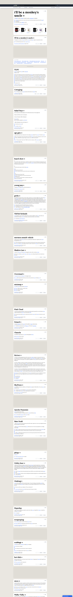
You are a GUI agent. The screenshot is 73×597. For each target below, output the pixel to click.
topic (20, 276)
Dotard (15, 327)
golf (24, 466)
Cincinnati (42, 429)
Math (40, 76)
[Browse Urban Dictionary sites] (15, 5)
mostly (19, 286)
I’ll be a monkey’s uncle (17, 43)
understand (16, 276)
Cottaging (15, 93)
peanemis (22, 414)
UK (44, 197)
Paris (26, 389)
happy (23, 314)
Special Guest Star (22, 43)
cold (23, 120)
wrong (29, 39)
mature (38, 134)
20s (30, 187)
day (30, 465)
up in (21, 124)
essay (31, 74)
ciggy (26, 587)
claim (23, 39)
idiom (17, 18)
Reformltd (19, 256)
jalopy (15, 458)
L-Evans (17, 84)
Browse (20, 7)
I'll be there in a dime (20, 63)
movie (26, 414)
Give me (16, 414)
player (18, 423)
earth (42, 20)
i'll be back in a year (36, 62)
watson (17, 458)
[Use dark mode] (59, 5)
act (15, 91)
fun (18, 370)
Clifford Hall (18, 563)
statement (23, 276)
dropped (25, 201)
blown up (27, 325)
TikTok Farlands (16, 220)
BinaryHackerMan (20, 180)
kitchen (40, 587)
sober (44, 311)
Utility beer (15, 476)
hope (16, 489)
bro (24, 218)
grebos (28, 207)
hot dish (15, 563)
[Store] (57, 5)
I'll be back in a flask (30, 62)
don (22, 390)
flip (31, 334)
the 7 (39, 277)
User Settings (58, 7)
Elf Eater (18, 279)
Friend (16, 288)
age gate (15, 141)
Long (21, 71)
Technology (25, 7)
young (20, 189)
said (20, 126)
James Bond (19, 456)
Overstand (15, 279)
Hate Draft (15, 435)
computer (32, 162)
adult (22, 187)
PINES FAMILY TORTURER (21, 220)
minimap (15, 292)
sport (27, 426)
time (27, 162)
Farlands (22, 218)
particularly (22, 544)
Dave (19, 471)
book (19, 389)
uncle (29, 41)
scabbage (15, 552)
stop (21, 523)
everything (25, 286)
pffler (18, 435)
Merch (45, 24)
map (15, 286)
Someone (16, 523)
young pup (15, 190)
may (34, 358)
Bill (15, 139)
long (24, 324)
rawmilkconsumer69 (19, 514)
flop (32, 334)
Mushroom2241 (20, 416)
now (24, 207)
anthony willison (18, 589)
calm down (34, 325)
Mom (15, 550)
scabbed (16, 544)
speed (41, 483)
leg (27, 550)
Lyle (44, 471)
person (18, 187)
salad (16, 119)
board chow (15, 180)
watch (44, 134)
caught (24, 489)
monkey (23, 22)
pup (22, 189)
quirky (29, 412)
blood (26, 120)
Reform (24, 252)
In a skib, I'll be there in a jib (27, 63)
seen (33, 510)
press (17, 198)
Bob (17, 20)
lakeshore (19, 476)
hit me (18, 336)
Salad (16, 126)
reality (30, 312)
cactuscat (18, 208)
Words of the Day (15, 7)
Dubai (26, 254)
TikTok (15, 215)
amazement (32, 18)
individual (18, 324)
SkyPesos (15, 392)
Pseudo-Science (31, 7)
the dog (18, 190)
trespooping (15, 525)
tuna (17, 562)
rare (17, 511)
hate (17, 429)
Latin (25, 334)
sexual (23, 91)
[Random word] (55, 5)
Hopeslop (15, 514)
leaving (18, 521)
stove (15, 589)
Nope (19, 473)
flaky (26, 544)
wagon (23, 239)
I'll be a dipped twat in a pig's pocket (35, 61)
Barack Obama (17, 377)
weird (23, 216)
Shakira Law (15, 256)
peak (35, 412)
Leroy (16, 277)
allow (32, 39)
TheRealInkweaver (20, 525)
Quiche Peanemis (16, 416)
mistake (38, 252)
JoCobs (18, 552)
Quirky (15, 411)
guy (18, 363)
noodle (19, 562)
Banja (17, 141)
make (31, 324)
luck (14, 560)
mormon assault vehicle (17, 245)
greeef (18, 93)
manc (33, 585)
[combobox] (37, 5)
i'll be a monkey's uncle (16, 24)
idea (34, 277)
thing (31, 523)
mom (16, 336)
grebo (15, 208)
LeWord (18, 292)
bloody (26, 207)
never (22, 199)
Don (15, 546)
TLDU (14, 84)
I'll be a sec (42, 61)
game (32, 136)
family (42, 239)
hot (20, 562)
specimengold (21, 24)
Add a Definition (53, 7)
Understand (26, 71)
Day (21, 243)
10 (16, 513)
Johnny (18, 489)
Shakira (30, 254)
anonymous (18, 327)
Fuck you (37, 139)
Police (15, 483)
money (34, 314)
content (32, 134)
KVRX (21, 245)
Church (17, 243)
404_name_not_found (19, 392)
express (22, 18)
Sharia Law (19, 252)
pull (17, 456)
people (27, 167)
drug (23, 585)
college (33, 357)
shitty (15, 454)
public (34, 91)
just (18, 189)
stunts (22, 456)
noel (18, 587)
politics (21, 371)
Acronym (15, 71)
